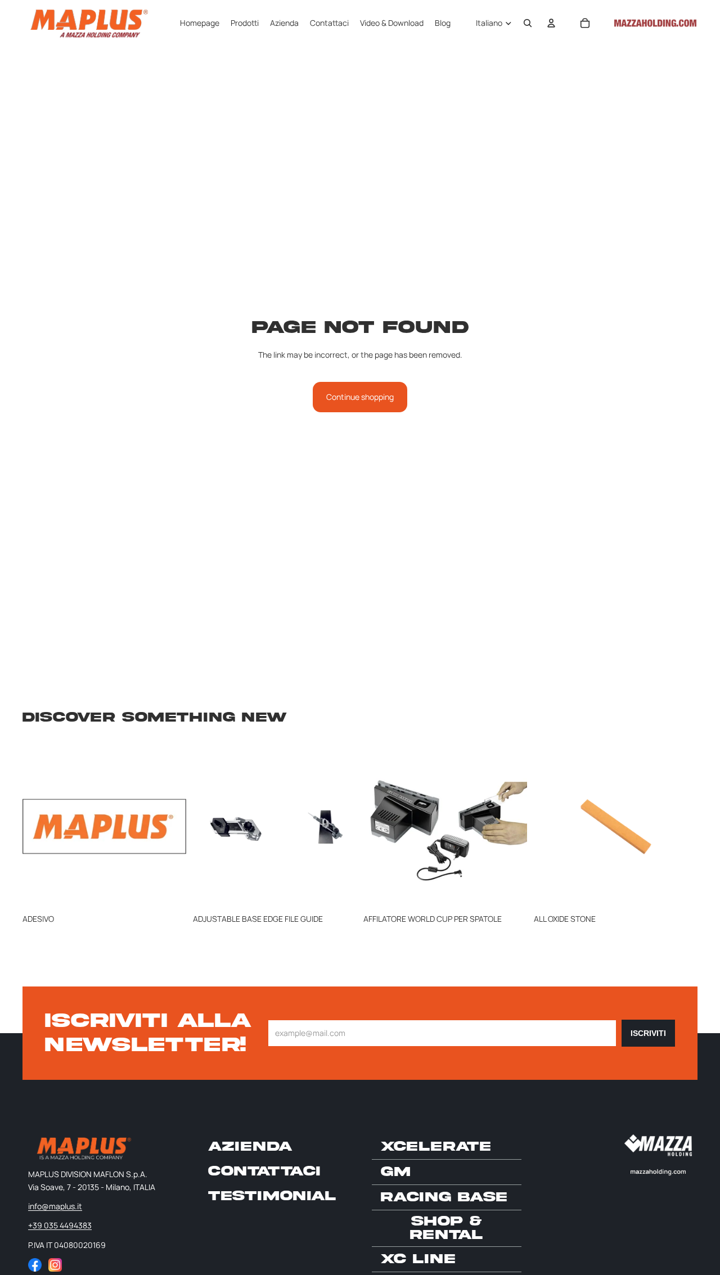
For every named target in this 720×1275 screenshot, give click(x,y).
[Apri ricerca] (527, 23)
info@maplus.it (55, 1206)
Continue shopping (360, 396)
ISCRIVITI (648, 1033)
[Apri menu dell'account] (551, 23)
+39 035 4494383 (60, 1225)
